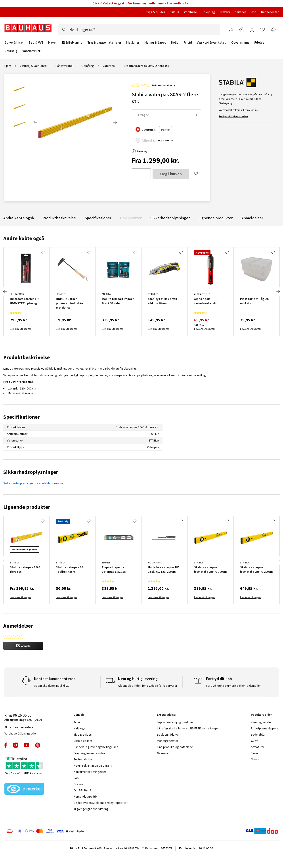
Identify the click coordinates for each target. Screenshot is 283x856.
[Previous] (35, 122)
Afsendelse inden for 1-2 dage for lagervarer (147, 686)
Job (253, 12)
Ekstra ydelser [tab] (166, 715)
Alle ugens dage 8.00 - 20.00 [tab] (23, 717)
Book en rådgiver (168, 734)
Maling (255, 759)
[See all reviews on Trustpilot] (24, 763)
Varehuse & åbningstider (20, 733)
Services (240, 12)
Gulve (254, 741)
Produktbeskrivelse (59, 217)
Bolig (175, 42)
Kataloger (80, 728)
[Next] (115, 122)
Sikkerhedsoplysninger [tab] (30, 471)
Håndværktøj (64, 66)
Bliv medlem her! (178, 3)
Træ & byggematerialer (104, 42)
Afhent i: (148, 140)
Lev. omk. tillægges (20, 328)
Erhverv (225, 12)
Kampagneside (261, 722)
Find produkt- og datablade (175, 747)
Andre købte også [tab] (23, 238)
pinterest (37, 745)
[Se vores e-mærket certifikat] (24, 789)
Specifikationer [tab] (21, 416)
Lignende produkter (216, 217)
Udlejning (208, 12)
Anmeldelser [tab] (18, 625)
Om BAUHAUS (82, 790)
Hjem (7, 66)
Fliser (254, 753)
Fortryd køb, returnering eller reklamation (233, 686)
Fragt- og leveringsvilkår (90, 753)
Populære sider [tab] (261, 715)
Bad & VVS (36, 42)
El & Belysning (72, 42)
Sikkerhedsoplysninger (170, 217)
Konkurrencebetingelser (90, 772)
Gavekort (163, 753)
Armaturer (257, 747)
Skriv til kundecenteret (19, 727)
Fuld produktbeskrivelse (233, 116)
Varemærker (31, 51)
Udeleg (259, 42)
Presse (78, 784)
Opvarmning (240, 42)
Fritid (188, 42)
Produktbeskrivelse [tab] (26, 357)
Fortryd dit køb (84, 759)
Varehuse (190, 12)
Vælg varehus (165, 140)
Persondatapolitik (85, 796)
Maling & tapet (155, 42)
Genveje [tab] (79, 715)
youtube (26, 745)
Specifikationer (98, 217)
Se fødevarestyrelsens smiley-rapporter (101, 803)
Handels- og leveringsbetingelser (96, 747)
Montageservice (168, 741)
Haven (52, 42)
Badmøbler (258, 734)
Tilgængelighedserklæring (91, 809)
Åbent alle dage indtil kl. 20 (51, 686)
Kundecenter (270, 12)
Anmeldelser (252, 217)
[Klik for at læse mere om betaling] (66, 831)
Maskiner (133, 42)
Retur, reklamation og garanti (93, 765)
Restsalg (10, 51)
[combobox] (139, 29)
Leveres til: (150, 129)
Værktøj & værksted (211, 42)
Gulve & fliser (14, 42)
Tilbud (174, 12)
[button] (23, 646)
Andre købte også (18, 217)
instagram (16, 745)
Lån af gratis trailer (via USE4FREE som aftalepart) (189, 728)
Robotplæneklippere (265, 728)
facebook (6, 745)
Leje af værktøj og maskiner (175, 722)
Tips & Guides (155, 12)
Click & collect (83, 741)
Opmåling (87, 66)
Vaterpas (109, 66)
